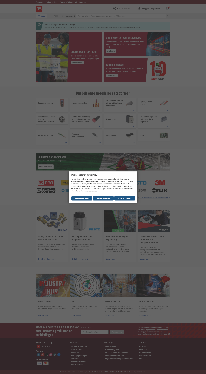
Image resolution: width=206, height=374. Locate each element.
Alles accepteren (82, 198)
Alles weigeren (124, 198)
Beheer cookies (103, 198)
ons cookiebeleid (91, 191)
